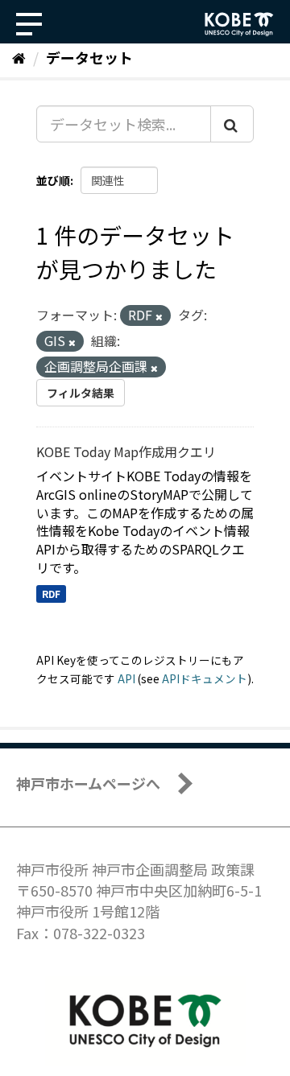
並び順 (53, 180)
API (126, 678)
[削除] (159, 316)
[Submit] (232, 123)
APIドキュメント (204, 678)
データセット (89, 57)
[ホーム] (19, 57)
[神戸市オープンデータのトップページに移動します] (239, 24)
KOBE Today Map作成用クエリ (126, 451)
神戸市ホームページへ (88, 783)
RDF (51, 593)
